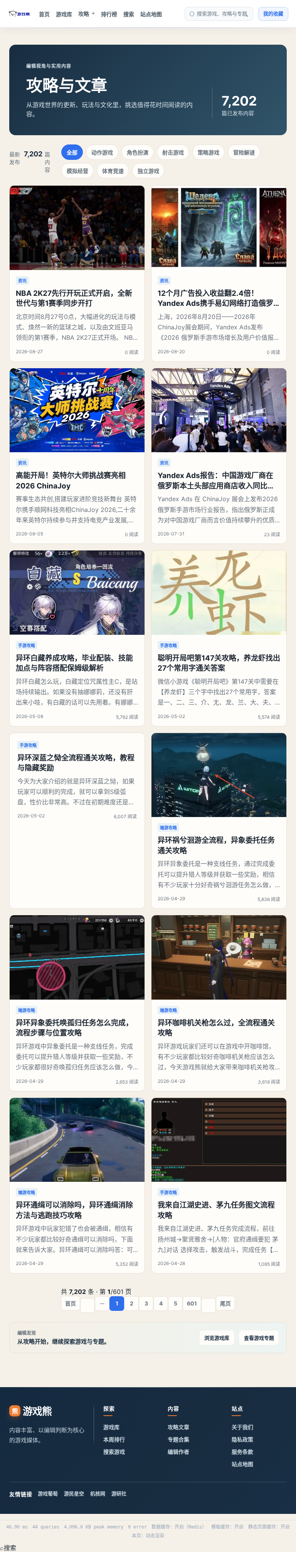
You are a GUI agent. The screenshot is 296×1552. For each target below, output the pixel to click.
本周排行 (114, 1439)
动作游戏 (102, 152)
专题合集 (178, 1439)
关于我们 (242, 1427)
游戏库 (64, 14)
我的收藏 (273, 13)
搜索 (128, 14)
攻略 (83, 13)
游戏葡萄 (48, 1493)
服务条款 (242, 1451)
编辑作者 (178, 1451)
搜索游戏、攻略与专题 (222, 13)
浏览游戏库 (216, 1338)
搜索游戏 (114, 1451)
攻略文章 (178, 1427)
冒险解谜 (244, 152)
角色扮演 (137, 152)
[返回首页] (19, 14)
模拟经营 (77, 171)
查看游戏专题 (259, 1338)
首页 (44, 14)
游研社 (118, 1493)
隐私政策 (242, 1439)
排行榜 (109, 14)
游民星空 (74, 1493)
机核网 (97, 1493)
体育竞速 (113, 171)
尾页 (225, 1303)
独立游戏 (148, 171)
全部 (72, 152)
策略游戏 (208, 152)
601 (192, 1303)
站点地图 (151, 14)
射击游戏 (173, 152)
